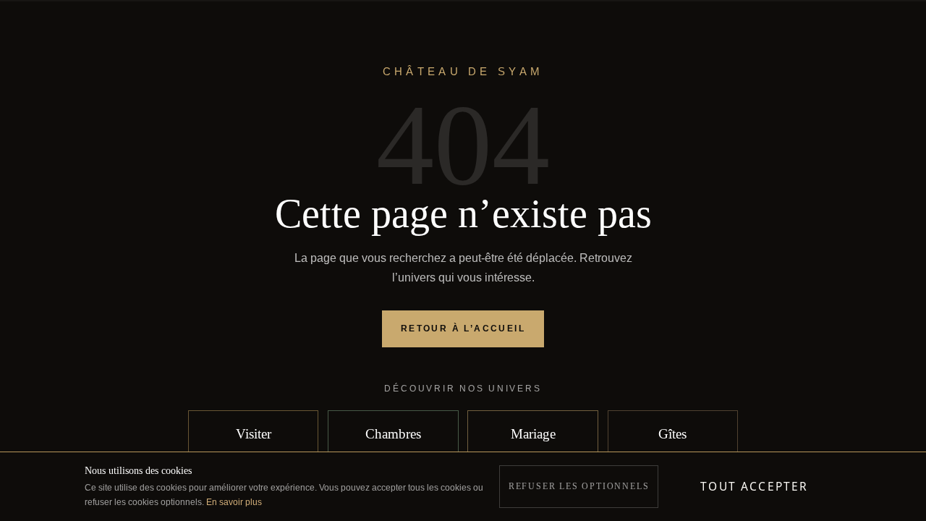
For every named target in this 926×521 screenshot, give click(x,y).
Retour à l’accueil (463, 328)
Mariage (533, 433)
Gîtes (672, 433)
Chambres (393, 433)
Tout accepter (754, 486)
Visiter (253, 433)
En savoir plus (234, 502)
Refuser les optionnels (579, 486)
